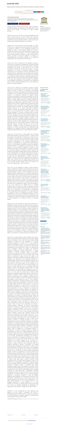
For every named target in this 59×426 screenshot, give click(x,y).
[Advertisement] (22, 407)
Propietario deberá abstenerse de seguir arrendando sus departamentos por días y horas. (46, 246)
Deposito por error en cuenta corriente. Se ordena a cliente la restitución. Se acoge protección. (46, 241)
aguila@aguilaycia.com (32, 420)
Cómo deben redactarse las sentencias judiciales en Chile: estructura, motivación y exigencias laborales (45, 132)
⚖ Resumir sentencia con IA (12, 23)
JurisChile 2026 (13, 4)
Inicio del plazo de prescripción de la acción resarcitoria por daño (45, 196)
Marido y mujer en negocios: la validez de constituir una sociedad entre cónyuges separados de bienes (45, 209)
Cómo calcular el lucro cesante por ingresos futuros (44, 185)
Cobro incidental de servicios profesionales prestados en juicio (45, 119)
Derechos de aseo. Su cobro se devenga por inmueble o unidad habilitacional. (45, 235)
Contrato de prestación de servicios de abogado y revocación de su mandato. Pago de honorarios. (45, 251)
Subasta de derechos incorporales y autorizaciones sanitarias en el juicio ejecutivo (45, 95)
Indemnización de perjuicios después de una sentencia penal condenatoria (45, 145)
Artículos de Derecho (43, 224)
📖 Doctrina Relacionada (24, 23)
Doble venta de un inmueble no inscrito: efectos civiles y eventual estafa (45, 158)
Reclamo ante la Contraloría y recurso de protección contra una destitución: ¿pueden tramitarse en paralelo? (45, 171)
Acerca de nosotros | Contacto (44, 223)
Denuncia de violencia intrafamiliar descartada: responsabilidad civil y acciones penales (45, 107)
